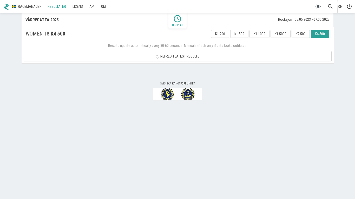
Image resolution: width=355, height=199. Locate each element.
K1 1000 (259, 34)
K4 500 (320, 34)
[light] (318, 6)
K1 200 (220, 34)
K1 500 (239, 34)
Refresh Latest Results (180, 56)
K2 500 (301, 34)
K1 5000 (280, 34)
